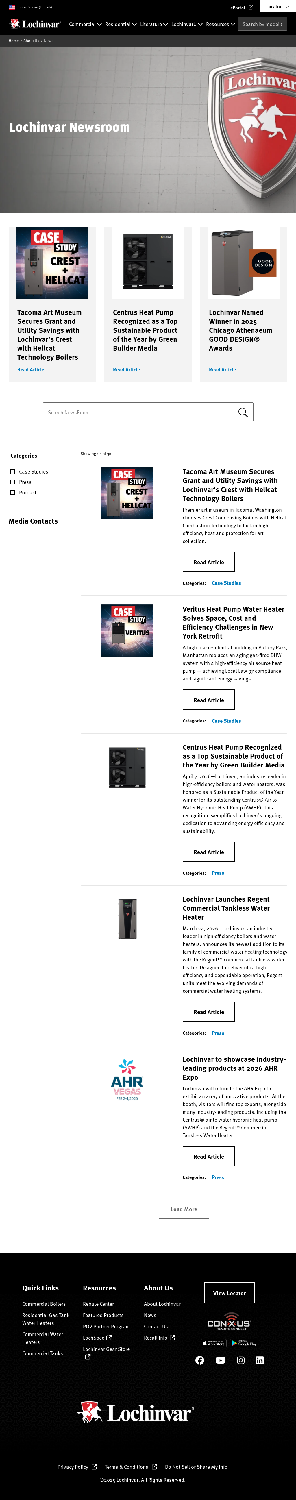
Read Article (209, 562)
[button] (242, 6)
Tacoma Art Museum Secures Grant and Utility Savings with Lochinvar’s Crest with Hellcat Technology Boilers (49, 334)
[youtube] (220, 1361)
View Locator (229, 1293)
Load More (184, 1209)
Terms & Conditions (127, 1466)
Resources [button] (218, 24)
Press (218, 872)
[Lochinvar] (35, 24)
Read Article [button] (30, 369)
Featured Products (103, 1314)
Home (14, 40)
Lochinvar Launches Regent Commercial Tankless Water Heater (226, 908)
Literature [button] (151, 24)
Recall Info (155, 1337)
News (150, 1314)
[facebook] (199, 1361)
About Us (31, 40)
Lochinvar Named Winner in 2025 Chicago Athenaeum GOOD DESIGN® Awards (240, 330)
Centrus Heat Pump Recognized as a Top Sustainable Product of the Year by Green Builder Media (145, 330)
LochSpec (93, 1337)
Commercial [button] (83, 24)
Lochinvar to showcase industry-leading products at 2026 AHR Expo (234, 1068)
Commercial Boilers (44, 1303)
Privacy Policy (73, 1466)
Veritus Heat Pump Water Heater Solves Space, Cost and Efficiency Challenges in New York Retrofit (233, 622)
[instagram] (241, 1361)
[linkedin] (260, 1361)
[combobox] (262, 24)
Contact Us (156, 1326)
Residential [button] (118, 24)
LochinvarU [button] (184, 24)
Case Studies (226, 583)
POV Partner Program (106, 1326)
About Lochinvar (162, 1303)
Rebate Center (98, 1303)
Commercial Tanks (42, 1353)
